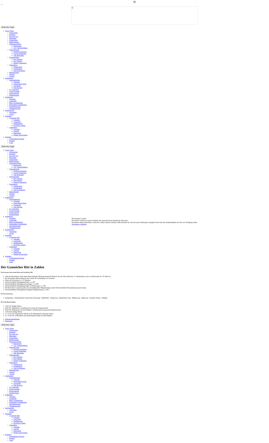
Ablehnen (83, 224)
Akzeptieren (76, 224)
